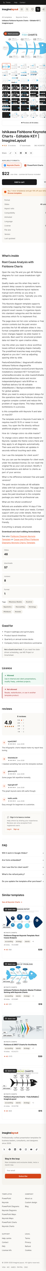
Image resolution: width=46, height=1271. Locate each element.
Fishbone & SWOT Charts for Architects (20, 1044)
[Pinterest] (20, 1149)
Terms (27, 1238)
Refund (28, 1246)
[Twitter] (4, 1149)
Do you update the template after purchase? (22, 881)
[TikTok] (36, 1149)
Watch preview (13, 34)
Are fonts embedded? (11, 860)
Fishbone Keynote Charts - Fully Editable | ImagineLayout (21, 1098)
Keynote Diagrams (9, 1210)
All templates (7, 17)
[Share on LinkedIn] (21, 153)
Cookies (28, 1250)
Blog (27, 1206)
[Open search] (27, 9)
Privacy (28, 1242)
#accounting (20, 607)
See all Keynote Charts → (12, 902)
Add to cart (19, 182)
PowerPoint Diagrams (10, 1206)
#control (29, 602)
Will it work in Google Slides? (14, 853)
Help (15, 2)
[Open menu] (21, 9)
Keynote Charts (22, 17)
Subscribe (23, 1176)
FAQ (3, 1246)
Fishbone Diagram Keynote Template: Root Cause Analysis (21, 936)
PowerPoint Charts (34, 165)
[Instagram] (26, 1149)
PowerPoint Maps (9, 1214)
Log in (9, 829)
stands (27, 941)
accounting (9, 941)
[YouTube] (31, 1149)
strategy (19, 941)
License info (7, 1250)
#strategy (32, 607)
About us (28, 1198)
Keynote (5, 1202)
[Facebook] (9, 1149)
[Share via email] (31, 153)
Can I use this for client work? (15, 867)
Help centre (6, 1238)
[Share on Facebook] (26, 153)
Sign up (16, 829)
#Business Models (15, 602)
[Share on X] (15, 153)
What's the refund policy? (13, 874)
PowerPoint (6, 1198)
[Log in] (43, 9)
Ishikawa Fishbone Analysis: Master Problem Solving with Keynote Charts (22, 991)
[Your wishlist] (32, 9)
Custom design (31, 1202)
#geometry (8, 607)
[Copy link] (10, 153)
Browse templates (15, 193)
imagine (10, 9)
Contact (22, 2)
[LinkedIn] (15, 1149)
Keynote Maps (7, 1218)
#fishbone (7, 612)
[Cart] (37, 9)
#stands (18, 612)
